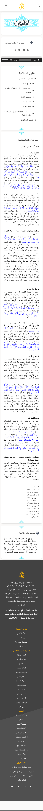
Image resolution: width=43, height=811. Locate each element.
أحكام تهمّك (21, 780)
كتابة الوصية (21, 728)
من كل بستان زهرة (21, 750)
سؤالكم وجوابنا (21, 715)
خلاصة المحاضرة (27, 120)
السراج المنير (21, 694)
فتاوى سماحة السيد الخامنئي (21, 776)
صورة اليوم (21, 707)
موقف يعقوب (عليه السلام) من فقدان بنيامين (18, 90)
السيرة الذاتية (21, 655)
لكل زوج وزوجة (21, 698)
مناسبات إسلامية (21, 732)
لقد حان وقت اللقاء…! (14, 42)
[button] (39, 6)
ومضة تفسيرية (21, 672)
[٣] (13, 188)
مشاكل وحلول (22, 754)
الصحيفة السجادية (21, 642)
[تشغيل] (39, 60)
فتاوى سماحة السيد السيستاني (21, 771)
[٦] (38, 310)
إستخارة (21, 719)
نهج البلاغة (21, 637)
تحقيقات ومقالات (21, 737)
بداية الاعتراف (26, 106)
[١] (5, 166)
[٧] (28, 316)
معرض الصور (21, 659)
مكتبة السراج (21, 745)
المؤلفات (21, 689)
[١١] (16, 440)
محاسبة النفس (21, 724)
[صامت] (11, 60)
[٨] (31, 349)
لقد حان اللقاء (26, 102)
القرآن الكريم (21, 633)
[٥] (20, 242)
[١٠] (28, 434)
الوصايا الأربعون (21, 702)
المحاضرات (21, 663)
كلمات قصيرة (21, 668)
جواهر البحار (21, 676)
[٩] (28, 392)
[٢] (32, 177)
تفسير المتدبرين (21, 681)
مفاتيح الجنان (21, 646)
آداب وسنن (21, 741)
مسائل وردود (21, 685)
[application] (21, 60)
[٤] (24, 210)
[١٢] (28, 450)
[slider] (5, 60)
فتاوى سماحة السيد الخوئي (21, 767)
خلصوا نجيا (27, 83)
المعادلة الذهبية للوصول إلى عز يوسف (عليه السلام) (18, 113)
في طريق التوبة (26, 97)
